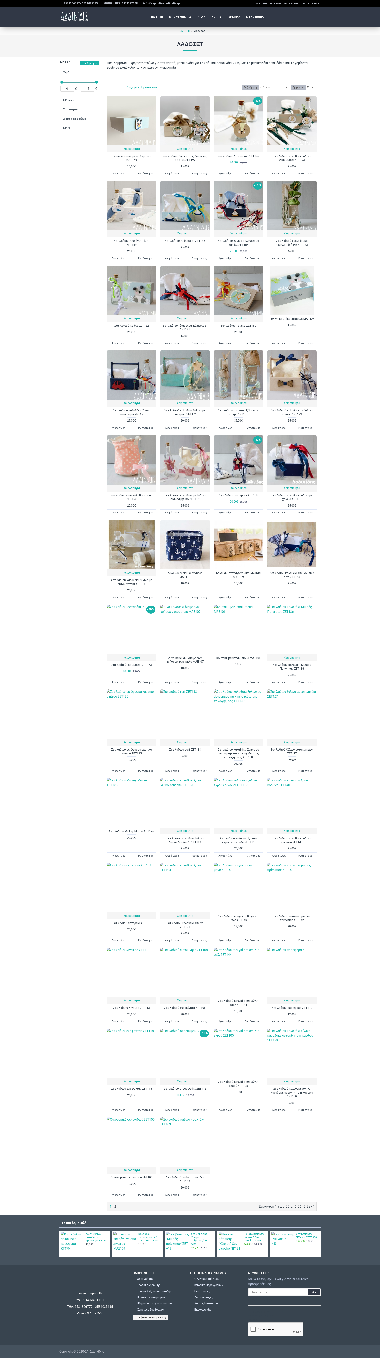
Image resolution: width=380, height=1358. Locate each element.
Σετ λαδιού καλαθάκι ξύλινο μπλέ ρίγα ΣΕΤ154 (292, 575)
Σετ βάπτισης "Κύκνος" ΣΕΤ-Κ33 (306, 1235)
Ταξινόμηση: (250, 87)
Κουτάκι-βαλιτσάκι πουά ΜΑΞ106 (238, 658)
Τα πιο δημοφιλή (73, 1223)
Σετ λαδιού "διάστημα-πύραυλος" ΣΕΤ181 (185, 327)
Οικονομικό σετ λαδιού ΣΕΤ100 (131, 1177)
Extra (66, 128)
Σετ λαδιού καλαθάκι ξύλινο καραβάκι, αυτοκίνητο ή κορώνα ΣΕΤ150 (292, 1092)
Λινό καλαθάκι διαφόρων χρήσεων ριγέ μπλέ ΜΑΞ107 (185, 660)
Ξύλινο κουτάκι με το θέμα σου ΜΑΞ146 (131, 158)
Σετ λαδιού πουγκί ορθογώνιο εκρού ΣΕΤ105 (238, 1084)
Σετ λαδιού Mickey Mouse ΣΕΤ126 (131, 831)
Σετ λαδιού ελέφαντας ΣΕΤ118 (131, 1088)
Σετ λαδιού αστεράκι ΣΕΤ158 (238, 495)
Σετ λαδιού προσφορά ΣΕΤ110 (292, 1008)
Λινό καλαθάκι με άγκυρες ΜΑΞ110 (185, 575)
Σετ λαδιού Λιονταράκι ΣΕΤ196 (238, 156)
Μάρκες (69, 100)
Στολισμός (71, 109)
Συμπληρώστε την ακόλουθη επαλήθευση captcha (261, 1315)
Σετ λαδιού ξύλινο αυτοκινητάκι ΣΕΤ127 (292, 751)
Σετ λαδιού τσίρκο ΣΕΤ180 (238, 325)
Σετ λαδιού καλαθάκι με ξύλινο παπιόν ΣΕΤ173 (292, 412)
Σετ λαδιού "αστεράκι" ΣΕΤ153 (131, 665)
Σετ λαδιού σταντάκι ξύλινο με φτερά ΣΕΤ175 (238, 412)
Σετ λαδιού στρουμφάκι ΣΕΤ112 (185, 1088)
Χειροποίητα (132, 148)
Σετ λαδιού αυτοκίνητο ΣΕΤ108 (185, 1008)
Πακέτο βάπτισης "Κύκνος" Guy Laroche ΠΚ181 (254, 1237)
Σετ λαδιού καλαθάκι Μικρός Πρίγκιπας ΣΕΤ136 (292, 667)
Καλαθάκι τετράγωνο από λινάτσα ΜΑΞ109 (238, 575)
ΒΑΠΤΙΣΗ (185, 30)
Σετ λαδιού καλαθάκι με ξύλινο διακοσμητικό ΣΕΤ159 (185, 497)
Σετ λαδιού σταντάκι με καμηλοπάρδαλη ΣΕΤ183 (292, 243)
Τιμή (66, 72)
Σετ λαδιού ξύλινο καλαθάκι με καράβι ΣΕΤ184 (238, 243)
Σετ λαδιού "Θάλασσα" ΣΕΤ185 (185, 241)
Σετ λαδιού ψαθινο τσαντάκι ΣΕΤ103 (185, 1179)
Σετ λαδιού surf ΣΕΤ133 (185, 749)
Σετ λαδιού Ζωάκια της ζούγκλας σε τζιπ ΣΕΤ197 (185, 158)
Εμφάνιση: (298, 87)
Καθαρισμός (90, 63)
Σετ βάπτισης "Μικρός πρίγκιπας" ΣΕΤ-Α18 (200, 1238)
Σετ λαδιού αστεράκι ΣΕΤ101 (131, 923)
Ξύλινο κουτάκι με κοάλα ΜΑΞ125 (291, 319)
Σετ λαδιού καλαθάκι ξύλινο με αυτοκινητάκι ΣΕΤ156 (131, 582)
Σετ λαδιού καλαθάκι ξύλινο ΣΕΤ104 (185, 925)
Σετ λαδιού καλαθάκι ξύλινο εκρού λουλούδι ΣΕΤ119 (238, 840)
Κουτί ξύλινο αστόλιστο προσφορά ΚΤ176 (96, 1237)
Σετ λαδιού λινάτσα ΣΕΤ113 (131, 1008)
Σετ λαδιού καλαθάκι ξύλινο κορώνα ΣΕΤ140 (292, 840)
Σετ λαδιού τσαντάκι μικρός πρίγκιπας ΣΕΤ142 (292, 918)
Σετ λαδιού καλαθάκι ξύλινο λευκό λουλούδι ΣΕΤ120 (185, 840)
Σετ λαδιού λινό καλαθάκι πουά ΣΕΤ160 (131, 497)
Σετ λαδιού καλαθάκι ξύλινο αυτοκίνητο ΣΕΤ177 (131, 412)
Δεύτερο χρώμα (74, 119)
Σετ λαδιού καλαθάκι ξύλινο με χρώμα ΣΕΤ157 (292, 497)
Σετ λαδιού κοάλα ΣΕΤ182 (131, 325)
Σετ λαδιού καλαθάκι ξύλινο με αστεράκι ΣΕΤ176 (185, 412)
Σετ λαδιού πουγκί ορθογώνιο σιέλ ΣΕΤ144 (238, 1003)
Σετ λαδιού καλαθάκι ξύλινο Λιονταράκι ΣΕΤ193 (292, 158)
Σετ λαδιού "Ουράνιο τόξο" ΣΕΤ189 (131, 243)
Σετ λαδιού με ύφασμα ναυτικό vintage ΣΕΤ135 (131, 751)
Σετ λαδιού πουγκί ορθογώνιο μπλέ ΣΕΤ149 (238, 918)
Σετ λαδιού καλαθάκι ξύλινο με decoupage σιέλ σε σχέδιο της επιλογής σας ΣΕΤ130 (238, 753)
